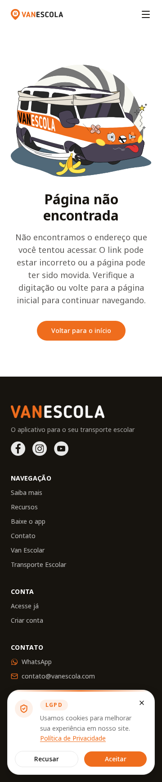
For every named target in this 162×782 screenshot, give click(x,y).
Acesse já (25, 606)
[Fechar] (142, 703)
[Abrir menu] (145, 14)
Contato (23, 535)
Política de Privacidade (73, 738)
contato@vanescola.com (58, 676)
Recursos (24, 507)
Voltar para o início (81, 330)
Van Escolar (28, 550)
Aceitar (115, 759)
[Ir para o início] (37, 14)
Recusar (46, 759)
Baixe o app (28, 521)
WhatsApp (37, 661)
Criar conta (27, 620)
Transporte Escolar (38, 564)
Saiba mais (26, 492)
